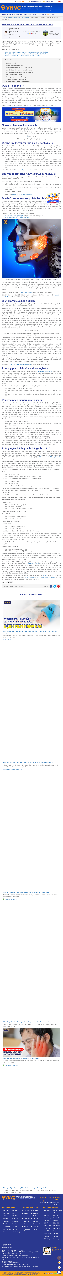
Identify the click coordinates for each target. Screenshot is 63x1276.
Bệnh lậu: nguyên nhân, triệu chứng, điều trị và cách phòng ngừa (26, 892)
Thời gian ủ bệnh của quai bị (23, 170)
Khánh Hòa (27, 1218)
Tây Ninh (55, 1233)
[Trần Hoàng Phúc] (46, 33)
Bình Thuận (47, 1220)
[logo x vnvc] (44, 1273)
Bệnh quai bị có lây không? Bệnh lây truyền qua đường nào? (24, 1188)
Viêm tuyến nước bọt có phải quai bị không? (18, 217)
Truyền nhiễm (26, 17)
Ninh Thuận (47, 1233)
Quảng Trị (26, 1226)
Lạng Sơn (6, 1221)
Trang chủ (4, 14)
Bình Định (26, 1210)
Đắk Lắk (26, 1213)
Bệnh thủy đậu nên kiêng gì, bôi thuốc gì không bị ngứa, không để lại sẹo (28, 1022)
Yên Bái (5, 1232)
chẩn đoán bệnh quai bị (45, 371)
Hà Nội (14, 1213)
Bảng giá (44, 14)
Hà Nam (5, 1216)
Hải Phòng (15, 1216)
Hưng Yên (15, 1218)
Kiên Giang (56, 1228)
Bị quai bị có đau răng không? (14, 215)
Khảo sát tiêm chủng (6, 1246)
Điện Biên (6, 1213)
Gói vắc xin (34, 14)
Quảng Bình (36, 1221)
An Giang (47, 1210)
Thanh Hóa (36, 1226)
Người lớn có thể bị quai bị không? (22, 194)
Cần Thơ (46, 1223)
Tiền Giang (47, 1236)
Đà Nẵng (35, 1210)
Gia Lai (26, 1216)
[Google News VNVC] (31, 32)
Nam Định (15, 1221)
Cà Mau (55, 1220)
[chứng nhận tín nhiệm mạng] (51, 1273)
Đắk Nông (35, 1213)
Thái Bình (15, 1226)
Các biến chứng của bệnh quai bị (20, 364)
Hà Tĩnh (35, 1216)
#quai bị (10, 582)
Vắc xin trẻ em (19, 14)
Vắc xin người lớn (27, 14)
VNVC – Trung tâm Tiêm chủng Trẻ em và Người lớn (40, 577)
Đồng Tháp (47, 1225)
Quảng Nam (27, 1224)
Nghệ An (26, 1221)
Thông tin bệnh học (14, 17)
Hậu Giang (47, 1228)
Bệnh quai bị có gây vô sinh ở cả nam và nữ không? (21, 1058)
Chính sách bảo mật (6, 1244)
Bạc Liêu (46, 1215)
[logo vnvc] (11, 7)
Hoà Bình (6, 1218)
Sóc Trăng (47, 1239)
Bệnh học (49, 14)
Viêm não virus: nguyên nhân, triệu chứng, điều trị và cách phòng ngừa (28, 762)
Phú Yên (35, 1229)
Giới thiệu (9, 14)
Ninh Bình (6, 1224)
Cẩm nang (39, 14)
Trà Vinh (55, 1236)
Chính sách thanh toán (7, 1247)
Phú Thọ (14, 1224)
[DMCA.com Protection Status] (55, 1273)
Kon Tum (35, 1218)
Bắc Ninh (14, 1210)
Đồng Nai (56, 1223)
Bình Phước (56, 1218)
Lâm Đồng (47, 1231)
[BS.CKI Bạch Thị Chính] (6, 33)
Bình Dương (47, 1218)
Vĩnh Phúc (15, 1229)
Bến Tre (55, 1215)
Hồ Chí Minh (56, 1225)
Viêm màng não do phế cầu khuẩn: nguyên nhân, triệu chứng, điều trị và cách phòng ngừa (30, 632)
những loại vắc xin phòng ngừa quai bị (50, 457)
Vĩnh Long (56, 1239)
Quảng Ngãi (36, 1224)
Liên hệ (44, 1197)
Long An (55, 1231)
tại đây (45, 575)
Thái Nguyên (7, 1229)
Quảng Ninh (6, 1226)
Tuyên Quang (16, 1232)
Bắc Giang (6, 1210)
